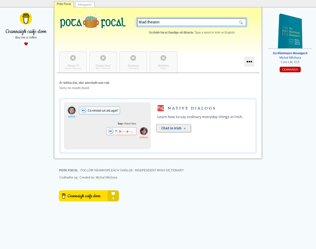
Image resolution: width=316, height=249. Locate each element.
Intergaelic (85, 4)
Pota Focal (64, 4)
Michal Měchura (106, 177)
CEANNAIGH (290, 69)
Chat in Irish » (173, 128)
